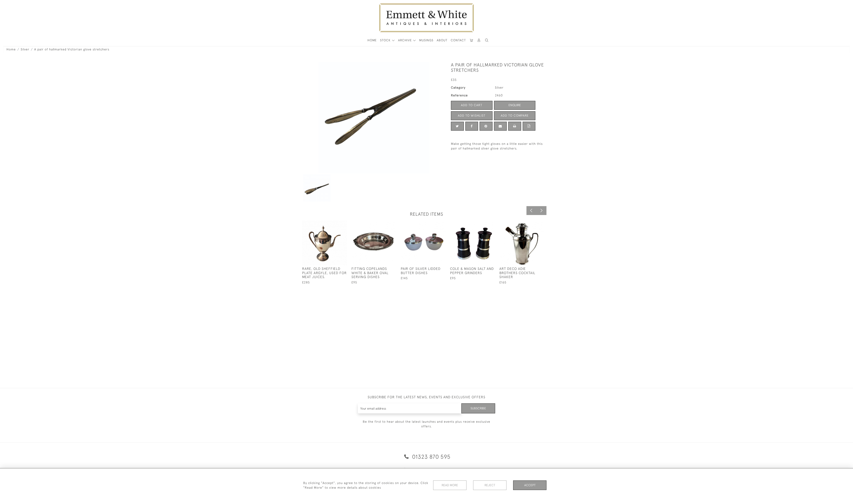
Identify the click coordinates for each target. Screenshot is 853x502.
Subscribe (478, 408)
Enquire (514, 105)
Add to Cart (471, 105)
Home (11, 49)
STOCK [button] (386, 40)
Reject (489, 485)
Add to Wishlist (471, 115)
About (442, 40)
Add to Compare (515, 115)
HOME (372, 40)
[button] (486, 40)
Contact (458, 40)
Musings (426, 40)
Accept (530, 485)
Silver (25, 49)
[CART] (471, 40)
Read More (450, 485)
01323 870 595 (430, 456)
